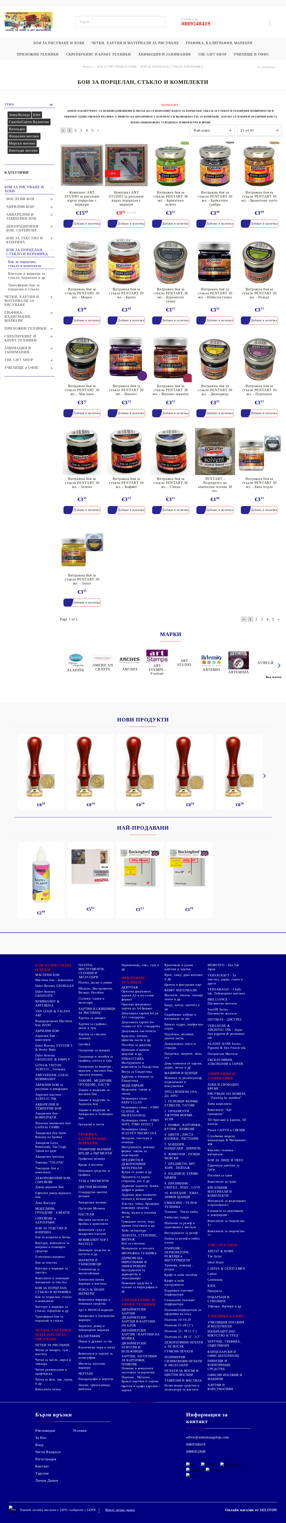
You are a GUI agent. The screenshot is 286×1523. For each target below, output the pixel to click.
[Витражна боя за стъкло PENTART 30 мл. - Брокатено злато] (259, 165)
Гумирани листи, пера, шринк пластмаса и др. (139, 1223)
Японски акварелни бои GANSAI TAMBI (53, 1125)
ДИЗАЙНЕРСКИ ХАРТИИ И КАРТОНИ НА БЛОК (138, 1321)
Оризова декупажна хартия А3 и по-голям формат (138, 995)
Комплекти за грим (222, 1181)
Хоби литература (134, 1230)
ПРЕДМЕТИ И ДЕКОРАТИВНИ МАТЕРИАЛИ (134, 1164)
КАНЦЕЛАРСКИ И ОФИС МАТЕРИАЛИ (223, 1354)
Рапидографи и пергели (96, 1379)
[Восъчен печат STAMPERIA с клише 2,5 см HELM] (190, 766)
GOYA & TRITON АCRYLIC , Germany (50, 1067)
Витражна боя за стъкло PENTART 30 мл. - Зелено (82, 483)
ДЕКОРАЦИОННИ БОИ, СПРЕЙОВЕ (53, 1180)
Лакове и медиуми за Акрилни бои (94, 1102)
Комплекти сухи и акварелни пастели (92, 1232)
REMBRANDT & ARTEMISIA (47, 1003)
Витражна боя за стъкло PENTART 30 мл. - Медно (82, 293)
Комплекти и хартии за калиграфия (95, 1355)
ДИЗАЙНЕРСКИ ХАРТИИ (134, 1311)
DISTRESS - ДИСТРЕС (225, 1019)
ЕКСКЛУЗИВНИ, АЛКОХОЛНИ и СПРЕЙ (225, 1062)
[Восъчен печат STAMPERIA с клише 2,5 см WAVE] (140, 766)
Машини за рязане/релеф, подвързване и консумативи (183, 1082)
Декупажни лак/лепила (139, 1031)
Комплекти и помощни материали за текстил (52, 1280)
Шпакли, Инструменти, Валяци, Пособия (95, 990)
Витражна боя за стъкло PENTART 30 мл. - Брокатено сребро (215, 198)
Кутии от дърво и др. (137, 1172)
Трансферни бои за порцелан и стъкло (49, 1318)
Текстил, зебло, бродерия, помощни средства (141, 1205)
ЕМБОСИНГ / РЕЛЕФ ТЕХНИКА (180, 1205)
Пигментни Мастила (223, 1054)
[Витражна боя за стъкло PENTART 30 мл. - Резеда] (259, 261)
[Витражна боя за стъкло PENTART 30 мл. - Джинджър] (215, 358)
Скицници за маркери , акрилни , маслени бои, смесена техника (96, 1070)
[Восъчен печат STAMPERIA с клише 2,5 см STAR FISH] (240, 766)
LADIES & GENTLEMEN (226, 1268)
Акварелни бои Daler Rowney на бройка (50, 1135)
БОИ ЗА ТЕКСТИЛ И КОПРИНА (51, 1230)
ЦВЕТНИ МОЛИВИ (92, 1187)
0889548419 (196, 1444)
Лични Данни (46, 1480)
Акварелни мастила (49, 1156)
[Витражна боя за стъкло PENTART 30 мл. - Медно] (82, 261)
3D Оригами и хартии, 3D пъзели (227, 1122)
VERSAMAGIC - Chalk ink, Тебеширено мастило (226, 991)
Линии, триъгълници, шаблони (94, 1387)
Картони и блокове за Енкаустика (138, 1078)
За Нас (40, 1438)
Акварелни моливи (92, 1202)
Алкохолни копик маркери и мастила (92, 1281)
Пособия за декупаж (136, 1045)
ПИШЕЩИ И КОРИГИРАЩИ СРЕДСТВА (219, 1365)
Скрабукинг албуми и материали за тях (180, 1016)
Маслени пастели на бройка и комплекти (93, 1221)
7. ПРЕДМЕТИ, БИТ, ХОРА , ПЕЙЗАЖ (180, 1166)
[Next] (278, 665)
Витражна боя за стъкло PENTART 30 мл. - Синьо (171, 483)
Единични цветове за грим (223, 1167)
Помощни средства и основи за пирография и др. (140, 1287)
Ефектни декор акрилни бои (53, 1195)
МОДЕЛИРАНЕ (133, 1085)
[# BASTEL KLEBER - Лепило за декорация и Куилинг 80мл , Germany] (41, 875)
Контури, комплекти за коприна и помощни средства (52, 1247)
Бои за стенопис (133, 1243)
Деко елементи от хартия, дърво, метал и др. (183, 1065)
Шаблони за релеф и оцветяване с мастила (180, 1225)
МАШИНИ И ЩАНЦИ (180, 1073)
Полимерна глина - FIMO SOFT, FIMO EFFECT (140, 1122)
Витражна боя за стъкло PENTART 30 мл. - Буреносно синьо (171, 295)
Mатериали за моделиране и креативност (227, 1203)
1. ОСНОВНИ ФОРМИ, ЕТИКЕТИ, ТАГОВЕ (181, 1103)
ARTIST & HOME (221, 1251)
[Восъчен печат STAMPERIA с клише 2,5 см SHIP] (91, 766)
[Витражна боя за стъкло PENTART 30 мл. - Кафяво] (126, 451)
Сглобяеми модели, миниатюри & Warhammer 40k (227, 1140)
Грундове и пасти (91, 1124)
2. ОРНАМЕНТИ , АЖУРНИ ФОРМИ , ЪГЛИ (179, 1115)
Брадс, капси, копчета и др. (182, 1007)
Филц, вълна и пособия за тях (139, 1214)
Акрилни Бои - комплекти (46, 1038)
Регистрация (45, 1459)
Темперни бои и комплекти (47, 1170)
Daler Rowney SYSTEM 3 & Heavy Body (53, 1047)
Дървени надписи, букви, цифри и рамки (141, 1188)
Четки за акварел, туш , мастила (52, 1352)
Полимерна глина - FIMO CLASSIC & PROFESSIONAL (140, 1111)
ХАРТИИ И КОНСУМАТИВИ (220, 1387)
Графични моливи (91, 1158)
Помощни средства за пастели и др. (94, 1252)
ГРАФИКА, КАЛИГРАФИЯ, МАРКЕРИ (219, 43)
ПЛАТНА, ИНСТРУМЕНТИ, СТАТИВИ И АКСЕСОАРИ (91, 971)
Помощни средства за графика (94, 1172)
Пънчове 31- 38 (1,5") (180, 1331)
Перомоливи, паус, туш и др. (140, 967)
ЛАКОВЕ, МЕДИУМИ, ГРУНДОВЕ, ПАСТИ (95, 1082)
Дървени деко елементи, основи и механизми (140, 1197)
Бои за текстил (46, 1262)
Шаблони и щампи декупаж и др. (135, 1052)
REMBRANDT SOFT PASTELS (93, 1242)
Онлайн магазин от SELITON (251, 1510)
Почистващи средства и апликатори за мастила (181, 1387)
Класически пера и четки (97, 1347)
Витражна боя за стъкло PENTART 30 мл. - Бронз (126, 293)
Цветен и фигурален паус (183, 984)
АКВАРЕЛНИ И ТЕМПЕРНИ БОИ (48, 1106)
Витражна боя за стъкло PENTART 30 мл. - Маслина (82, 390)
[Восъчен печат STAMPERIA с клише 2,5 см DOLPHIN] (41, 766)
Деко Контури (45, 1203)
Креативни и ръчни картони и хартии (178, 967)
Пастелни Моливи (91, 1208)
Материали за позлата (138, 1248)
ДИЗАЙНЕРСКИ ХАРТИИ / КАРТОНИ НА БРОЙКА (141, 1334)
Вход (39, 1445)
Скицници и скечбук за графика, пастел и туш (95, 1058)
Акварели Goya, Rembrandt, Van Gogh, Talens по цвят (51, 1147)
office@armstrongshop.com (207, 1437)
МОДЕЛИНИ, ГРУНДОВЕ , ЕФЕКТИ (52, 1210)
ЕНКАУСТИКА (133, 1058)
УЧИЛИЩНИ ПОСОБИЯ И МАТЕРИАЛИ (226, 1324)
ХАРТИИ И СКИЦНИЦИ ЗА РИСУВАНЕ (96, 1011)
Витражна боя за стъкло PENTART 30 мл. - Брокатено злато (259, 196)
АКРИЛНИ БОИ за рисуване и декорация (51, 1087)
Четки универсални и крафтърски (51, 1371)
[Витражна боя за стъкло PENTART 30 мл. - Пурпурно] (259, 358)
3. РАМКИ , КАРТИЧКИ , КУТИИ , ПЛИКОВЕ (183, 1127)
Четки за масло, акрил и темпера (53, 1362)
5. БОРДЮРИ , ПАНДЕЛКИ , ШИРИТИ (182, 1146)
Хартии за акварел (92, 1018)
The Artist (215, 1256)
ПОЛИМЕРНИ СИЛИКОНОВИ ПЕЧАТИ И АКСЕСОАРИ (183, 1361)
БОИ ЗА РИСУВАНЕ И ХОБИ (59, 43)
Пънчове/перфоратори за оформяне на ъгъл (182, 1312)
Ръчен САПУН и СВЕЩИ (226, 1130)
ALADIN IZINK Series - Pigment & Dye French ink (226, 1046)
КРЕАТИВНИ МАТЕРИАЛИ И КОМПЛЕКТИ (220, 1191)
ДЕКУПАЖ (130, 987)
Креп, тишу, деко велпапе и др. (183, 977)
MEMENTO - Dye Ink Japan (223, 967)
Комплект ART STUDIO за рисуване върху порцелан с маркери (82, 198)
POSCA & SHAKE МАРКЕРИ (91, 1291)
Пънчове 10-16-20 (177, 1319)
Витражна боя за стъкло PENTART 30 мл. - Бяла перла (259, 483)
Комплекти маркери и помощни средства (94, 1301)
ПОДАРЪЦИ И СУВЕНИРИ (218, 1299)
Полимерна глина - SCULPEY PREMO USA (139, 1131)
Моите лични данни (120, 1510)
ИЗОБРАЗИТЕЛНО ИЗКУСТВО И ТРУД (223, 1333)
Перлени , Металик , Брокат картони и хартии (140, 1379)
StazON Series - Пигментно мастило (222, 1011)
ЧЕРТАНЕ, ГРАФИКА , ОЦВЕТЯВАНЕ (225, 1343)
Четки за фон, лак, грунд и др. (53, 1381)
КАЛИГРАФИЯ (89, 1336)
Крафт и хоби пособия (180, 1275)
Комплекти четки (48, 1389)
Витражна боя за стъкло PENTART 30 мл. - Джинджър (215, 390)
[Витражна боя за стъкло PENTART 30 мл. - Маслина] (82, 358)
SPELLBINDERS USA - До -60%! (181, 1093)
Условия (80, 1430)
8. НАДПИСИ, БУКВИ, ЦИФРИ (181, 1175)
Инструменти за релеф (181, 1233)
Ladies (212, 1273)
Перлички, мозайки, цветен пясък (179, 1036)
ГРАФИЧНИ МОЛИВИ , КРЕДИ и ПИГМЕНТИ (95, 1151)
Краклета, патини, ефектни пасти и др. (136, 1038)
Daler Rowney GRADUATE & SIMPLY (52, 1057)
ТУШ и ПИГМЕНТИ (93, 1181)
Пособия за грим (220, 1175)
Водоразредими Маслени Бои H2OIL (53, 1023)
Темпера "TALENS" (49, 1162)
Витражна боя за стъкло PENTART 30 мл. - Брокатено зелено (171, 198)
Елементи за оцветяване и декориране (225, 1213)
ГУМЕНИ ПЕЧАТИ (178, 1351)
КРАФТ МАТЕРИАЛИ (180, 990)
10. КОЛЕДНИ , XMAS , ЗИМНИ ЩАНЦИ (182, 1195)
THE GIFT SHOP (212, 54)
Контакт (42, 1466)
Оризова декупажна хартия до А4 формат (137, 1006)
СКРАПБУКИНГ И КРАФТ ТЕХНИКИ (98, 54)
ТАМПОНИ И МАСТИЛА (183, 1380)
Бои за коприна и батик (52, 1237)
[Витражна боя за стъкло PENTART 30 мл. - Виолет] (126, 358)
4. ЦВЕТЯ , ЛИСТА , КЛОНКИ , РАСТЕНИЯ (181, 1136)
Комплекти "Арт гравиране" (220, 1112)
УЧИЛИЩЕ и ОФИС (226, 1316)
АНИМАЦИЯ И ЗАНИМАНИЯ (164, 54)
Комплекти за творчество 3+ (226, 1223)
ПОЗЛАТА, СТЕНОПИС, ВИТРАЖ (140, 1237)
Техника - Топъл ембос (181, 1211)
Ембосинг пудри (176, 1217)
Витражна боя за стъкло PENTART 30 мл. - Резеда (259, 293)
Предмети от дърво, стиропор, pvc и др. (136, 1179)
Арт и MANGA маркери (95, 1310)
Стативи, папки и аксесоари (91, 1000)
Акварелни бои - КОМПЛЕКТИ (47, 1115)
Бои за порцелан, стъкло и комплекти (53, 1299)
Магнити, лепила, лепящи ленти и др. (183, 997)
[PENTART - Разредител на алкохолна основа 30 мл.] (215, 451)
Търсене (42, 1473)
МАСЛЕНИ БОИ (47, 975)
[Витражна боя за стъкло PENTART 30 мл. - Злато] (82, 548)
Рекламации (45, 1430)
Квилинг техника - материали (222, 1152)
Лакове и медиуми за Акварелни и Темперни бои (95, 1114)
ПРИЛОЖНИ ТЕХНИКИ (38, 54)
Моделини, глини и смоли (136, 1091)
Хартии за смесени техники (92, 1036)
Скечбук (84, 1044)
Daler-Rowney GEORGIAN (54, 986)
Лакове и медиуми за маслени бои (94, 1092)
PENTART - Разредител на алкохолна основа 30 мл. (215, 485)
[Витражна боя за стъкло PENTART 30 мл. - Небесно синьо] (215, 261)
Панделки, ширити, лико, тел (183, 1055)
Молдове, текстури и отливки (137, 1140)
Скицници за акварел (94, 1050)
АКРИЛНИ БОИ (47, 1031)
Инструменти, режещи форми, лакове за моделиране (138, 1151)
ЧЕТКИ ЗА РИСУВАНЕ (52, 1345)
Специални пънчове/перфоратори (179, 1302)
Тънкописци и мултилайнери (89, 1271)
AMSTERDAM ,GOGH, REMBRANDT (52, 1077)
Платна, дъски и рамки (95, 982)
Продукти (215, 1291)
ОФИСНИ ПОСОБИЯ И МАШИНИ (225, 1377)
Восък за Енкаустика (137, 1071)
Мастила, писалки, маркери (92, 1365)
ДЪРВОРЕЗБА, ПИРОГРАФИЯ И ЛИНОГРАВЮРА (134, 1262)
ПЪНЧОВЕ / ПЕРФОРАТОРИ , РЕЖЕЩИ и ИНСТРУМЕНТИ (177, 1254)
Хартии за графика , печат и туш (93, 1026)
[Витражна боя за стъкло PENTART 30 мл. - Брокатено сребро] (215, 165)
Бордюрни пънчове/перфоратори (179, 1292)
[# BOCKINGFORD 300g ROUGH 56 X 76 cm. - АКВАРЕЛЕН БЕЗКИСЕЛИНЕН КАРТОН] (140, 868)
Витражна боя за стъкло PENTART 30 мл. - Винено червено (171, 390)
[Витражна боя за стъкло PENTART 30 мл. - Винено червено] (170, 358)
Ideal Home (216, 1262)
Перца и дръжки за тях (95, 1341)
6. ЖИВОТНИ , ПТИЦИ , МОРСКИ (183, 1156)
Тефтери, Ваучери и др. (225, 1306)
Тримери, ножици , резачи (178, 1267)
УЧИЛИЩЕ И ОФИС (251, 54)
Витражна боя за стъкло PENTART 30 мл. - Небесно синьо (215, 293)
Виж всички (274, 677)
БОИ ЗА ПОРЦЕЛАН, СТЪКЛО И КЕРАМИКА (53, 1290)
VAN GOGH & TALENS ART (52, 1013)
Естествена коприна (50, 1256)
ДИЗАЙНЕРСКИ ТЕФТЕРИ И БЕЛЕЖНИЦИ (134, 1347)
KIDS (212, 1285)
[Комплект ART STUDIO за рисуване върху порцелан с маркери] (82, 165)
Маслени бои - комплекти (54, 980)
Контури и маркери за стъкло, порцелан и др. (52, 1308)
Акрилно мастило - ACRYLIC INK (49, 1096)
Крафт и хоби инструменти (174, 1282)
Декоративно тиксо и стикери (180, 1046)
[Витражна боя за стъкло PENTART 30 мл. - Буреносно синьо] (170, 261)
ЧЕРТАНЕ (85, 1373)
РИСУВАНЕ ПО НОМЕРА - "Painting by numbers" (227, 1095)
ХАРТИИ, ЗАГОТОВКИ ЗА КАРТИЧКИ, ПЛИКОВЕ (139, 1360)
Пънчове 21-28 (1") (178, 1325)
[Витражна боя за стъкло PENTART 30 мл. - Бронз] (126, 261)
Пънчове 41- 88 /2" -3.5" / (183, 1337)
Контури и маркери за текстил (51, 1270)
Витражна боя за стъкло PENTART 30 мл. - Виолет (126, 390)
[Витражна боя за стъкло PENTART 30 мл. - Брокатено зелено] (170, 165)
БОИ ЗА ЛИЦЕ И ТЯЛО (225, 1160)
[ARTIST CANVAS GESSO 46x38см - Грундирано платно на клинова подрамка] (90, 867)
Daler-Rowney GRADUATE (45, 993)
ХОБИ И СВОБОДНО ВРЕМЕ (223, 1086)
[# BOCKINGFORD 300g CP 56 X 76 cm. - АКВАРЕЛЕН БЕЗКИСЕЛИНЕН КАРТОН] (189, 868)
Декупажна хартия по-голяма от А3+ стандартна (141, 1024)
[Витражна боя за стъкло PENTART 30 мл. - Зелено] (82, 451)
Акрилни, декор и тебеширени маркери (93, 1328)
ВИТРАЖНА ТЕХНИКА (139, 1253)
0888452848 (196, 1451)
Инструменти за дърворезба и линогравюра (133, 1274)
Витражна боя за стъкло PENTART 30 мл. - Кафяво (126, 483)
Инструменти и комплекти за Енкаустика (140, 1064)
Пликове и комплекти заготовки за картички (138, 1370)
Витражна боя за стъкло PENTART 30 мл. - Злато (82, 579)
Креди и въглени (90, 1164)
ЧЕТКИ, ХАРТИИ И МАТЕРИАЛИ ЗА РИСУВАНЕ (135, 43)
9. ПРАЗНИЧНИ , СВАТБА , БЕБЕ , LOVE (182, 1185)
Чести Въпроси (48, 1452)
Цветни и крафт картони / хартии (141, 1388)
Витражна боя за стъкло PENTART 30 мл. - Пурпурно (259, 390)
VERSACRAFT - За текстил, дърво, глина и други (225, 979)
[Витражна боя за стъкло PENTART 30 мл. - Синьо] (170, 451)
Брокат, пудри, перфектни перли (183, 1026)
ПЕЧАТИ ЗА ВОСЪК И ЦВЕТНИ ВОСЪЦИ (181, 1372)
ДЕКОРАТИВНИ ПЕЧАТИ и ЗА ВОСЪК (183, 1344)
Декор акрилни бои (49, 1187)
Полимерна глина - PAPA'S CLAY (136, 1100)
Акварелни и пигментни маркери (96, 1318)
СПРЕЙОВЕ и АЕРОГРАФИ (45, 1220)
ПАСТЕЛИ (86, 1214)
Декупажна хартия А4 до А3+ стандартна (140, 1015)
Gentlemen (215, 1279)
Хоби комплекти (220, 1104)
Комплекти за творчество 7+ (226, 1233)
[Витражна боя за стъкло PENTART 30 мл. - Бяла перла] (259, 451)
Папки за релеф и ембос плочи (182, 1240)
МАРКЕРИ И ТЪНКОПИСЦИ (89, 1262)
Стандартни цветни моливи (92, 1194)
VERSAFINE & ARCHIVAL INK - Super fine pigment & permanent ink (226, 1031)
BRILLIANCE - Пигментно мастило (222, 1001)
